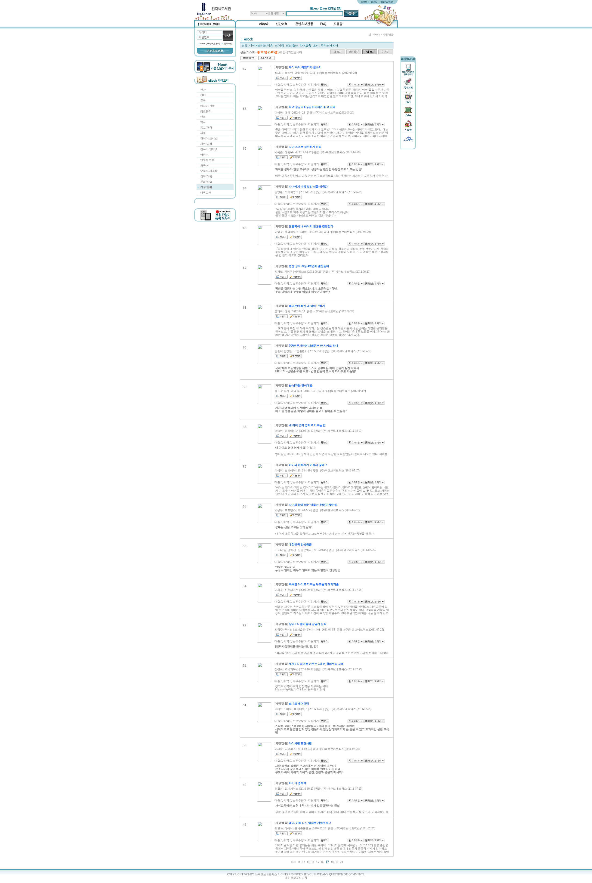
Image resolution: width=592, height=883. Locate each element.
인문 (203, 116)
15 (317, 862)
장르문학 (205, 111)
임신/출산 (292, 45)
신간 (203, 89)
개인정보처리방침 (296, 877)
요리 (316, 45)
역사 (203, 122)
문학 (203, 100)
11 (299, 862)
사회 (203, 133)
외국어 (204, 165)
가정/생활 (206, 187)
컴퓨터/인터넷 (209, 149)
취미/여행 (206, 176)
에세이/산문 (207, 106)
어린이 (204, 154)
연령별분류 (207, 160)
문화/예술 (206, 181)
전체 (203, 95)
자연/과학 (206, 143)
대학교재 (205, 192)
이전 (293, 862)
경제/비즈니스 (209, 138)
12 (303, 862)
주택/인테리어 (329, 45)
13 (308, 862)
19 (337, 862)
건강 (244, 45)
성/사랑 (279, 45)
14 (312, 862)
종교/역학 (206, 127)
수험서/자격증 (209, 170)
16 (322, 862)
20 (341, 862)
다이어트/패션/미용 (261, 45)
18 (332, 862)
